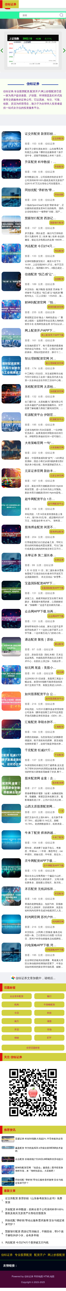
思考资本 (59, 1062)
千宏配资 (59, 754)
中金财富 (59, 1172)
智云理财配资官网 (55, 363)
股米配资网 (58, 782)
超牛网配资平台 (56, 503)
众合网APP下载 (56, 616)
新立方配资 (58, 977)
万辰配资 (59, 1116)
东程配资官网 (57, 391)
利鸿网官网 (58, 921)
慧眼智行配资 (57, 222)
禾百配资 (59, 893)
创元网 (60, 672)
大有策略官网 (57, 447)
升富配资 (59, 166)
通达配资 (59, 644)
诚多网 (60, 1228)
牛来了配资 (58, 837)
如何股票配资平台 (55, 698)
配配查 (60, 1090)
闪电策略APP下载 (55, 949)
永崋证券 (59, 559)
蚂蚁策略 (59, 1144)
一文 (61, 810)
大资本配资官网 (56, 1005)
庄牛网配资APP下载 (54, 865)
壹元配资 (59, 1255)
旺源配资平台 (57, 419)
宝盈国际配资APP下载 (52, 587)
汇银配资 (59, 726)
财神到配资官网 (56, 306)
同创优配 (59, 194)
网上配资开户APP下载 (52, 334)
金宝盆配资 (58, 1283)
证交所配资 (58, 138)
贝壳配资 (59, 1033)
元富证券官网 (57, 475)
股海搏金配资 (57, 531)
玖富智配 (59, 1200)
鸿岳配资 (59, 250)
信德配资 (59, 278)
